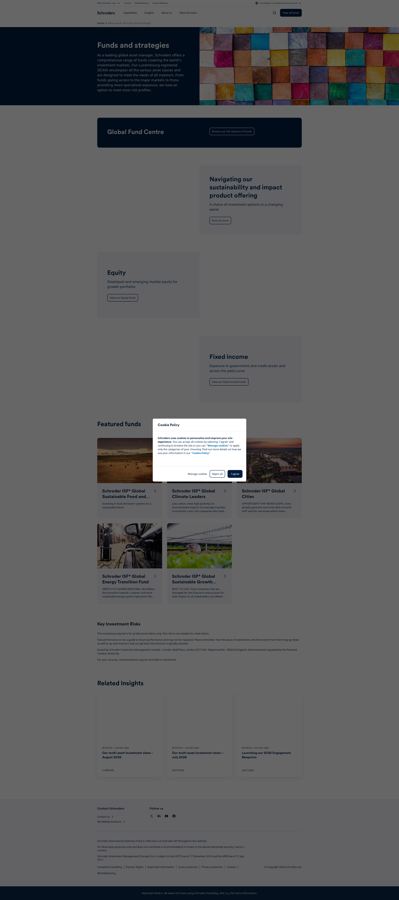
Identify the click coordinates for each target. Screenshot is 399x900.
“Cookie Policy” (200, 453)
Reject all (217, 474)
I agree (235, 474)
